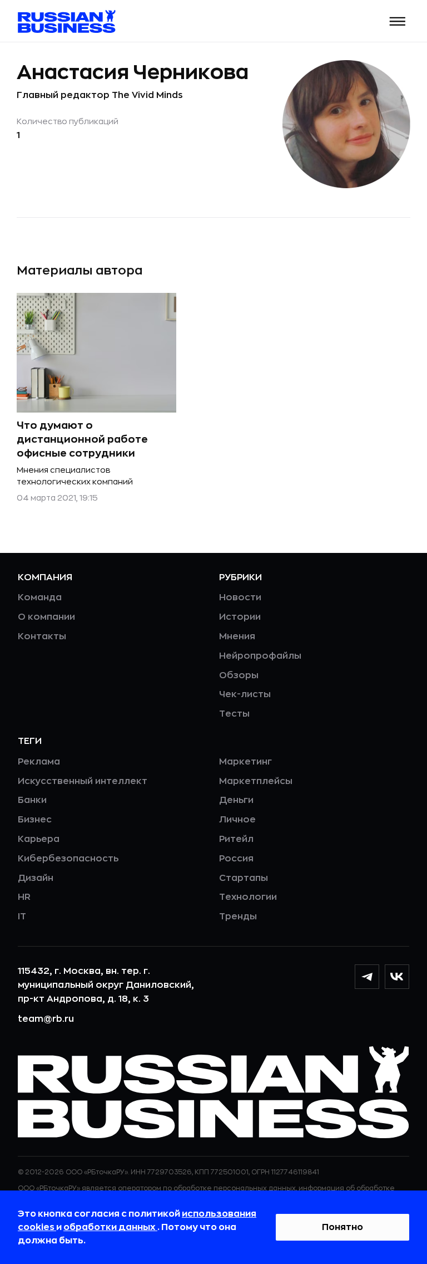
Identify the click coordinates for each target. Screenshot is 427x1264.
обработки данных (110, 1227)
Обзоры (239, 675)
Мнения (237, 636)
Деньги (236, 800)
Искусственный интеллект (82, 781)
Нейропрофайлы (260, 655)
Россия (236, 858)
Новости (240, 597)
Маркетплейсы (255, 781)
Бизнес (35, 819)
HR (24, 897)
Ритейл (236, 839)
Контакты (42, 636)
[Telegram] (367, 976)
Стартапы (243, 878)
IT (22, 916)
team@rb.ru (46, 1019)
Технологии (248, 897)
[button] (397, 21)
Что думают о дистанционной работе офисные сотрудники (82, 439)
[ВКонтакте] (397, 976)
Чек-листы (245, 694)
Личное (237, 819)
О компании (46, 617)
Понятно (342, 1227)
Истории (240, 617)
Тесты (234, 713)
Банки (32, 800)
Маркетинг (245, 761)
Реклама (39, 761)
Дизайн (35, 878)
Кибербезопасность (68, 858)
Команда (40, 597)
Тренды (238, 916)
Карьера (38, 839)
